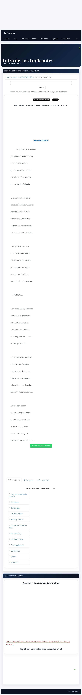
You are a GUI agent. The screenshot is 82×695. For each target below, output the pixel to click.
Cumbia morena (17, 539)
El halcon (14, 562)
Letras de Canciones (29, 38)
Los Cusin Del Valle (26, 77)
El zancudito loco (17, 545)
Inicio (9, 77)
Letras (14, 77)
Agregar (55, 38)
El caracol (14, 502)
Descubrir (44, 38)
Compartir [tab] (29, 480)
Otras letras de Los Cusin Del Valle (41, 488)
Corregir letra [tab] (43, 480)
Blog (15, 38)
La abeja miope (17, 514)
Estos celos (15, 551)
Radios (7, 38)
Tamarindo (15, 508)
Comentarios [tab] (15, 480)
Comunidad (66, 38)
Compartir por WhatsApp (42, 446)
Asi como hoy (16, 533)
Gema (13, 557)
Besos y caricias (17, 519)
